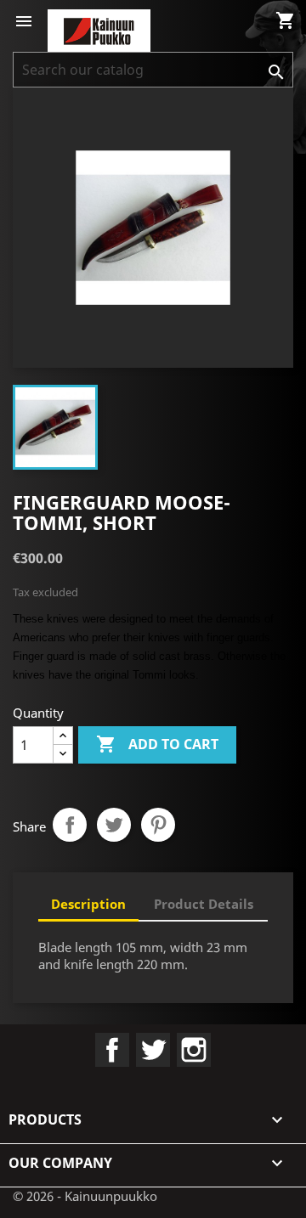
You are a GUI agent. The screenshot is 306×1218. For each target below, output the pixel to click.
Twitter (153, 1050)
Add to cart (157, 744)
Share (70, 825)
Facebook (112, 1050)
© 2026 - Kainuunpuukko (85, 1195)
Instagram (194, 1050)
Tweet (114, 825)
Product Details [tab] (203, 903)
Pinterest (158, 825)
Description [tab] (88, 903)
